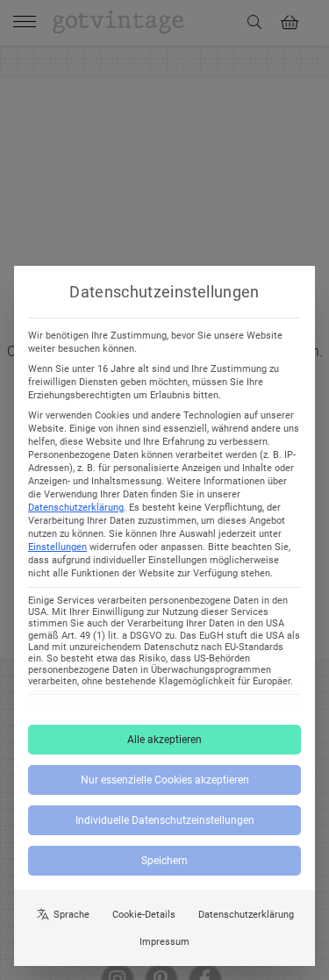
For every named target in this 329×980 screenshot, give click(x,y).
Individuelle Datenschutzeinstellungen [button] (164, 820)
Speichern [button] (164, 861)
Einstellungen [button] (57, 547)
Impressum (164, 942)
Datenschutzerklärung (76, 507)
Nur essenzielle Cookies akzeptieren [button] (165, 780)
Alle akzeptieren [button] (164, 739)
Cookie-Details (143, 914)
